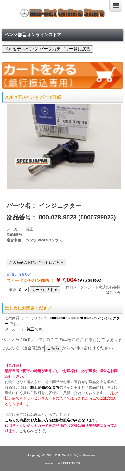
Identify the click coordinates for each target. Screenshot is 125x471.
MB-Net (60, 455)
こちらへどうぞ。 (34, 431)
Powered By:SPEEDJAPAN (62, 463)
